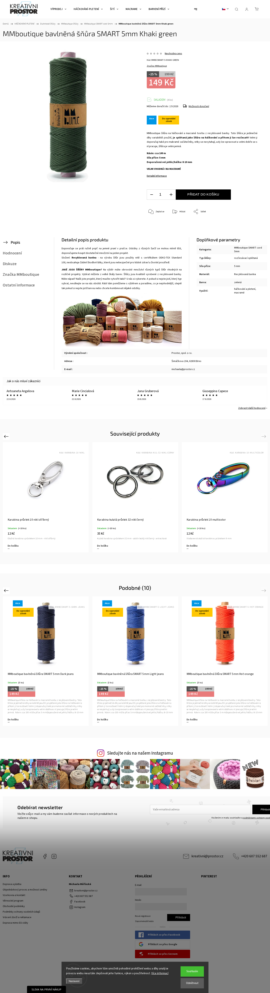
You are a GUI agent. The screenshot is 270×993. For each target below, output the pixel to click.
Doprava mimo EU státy (15, 923)
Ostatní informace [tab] (19, 285)
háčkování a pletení (244, 289)
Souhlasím (192, 971)
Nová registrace (142, 916)
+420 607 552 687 (254, 856)
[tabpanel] (225, 497)
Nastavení (74, 981)
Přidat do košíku (203, 194)
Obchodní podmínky (14, 906)
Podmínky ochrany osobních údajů (21, 912)
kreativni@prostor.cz (207, 856)
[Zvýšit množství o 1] (171, 195)
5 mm (237, 266)
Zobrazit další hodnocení (251, 408)
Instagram (54, 856)
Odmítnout (192, 983)
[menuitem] (58, 9)
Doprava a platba (12, 884)
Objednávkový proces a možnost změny (25, 890)
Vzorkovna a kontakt (14, 895)
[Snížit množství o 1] (151, 195)
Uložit (155, 229)
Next (264, 436)
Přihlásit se (180, 918)
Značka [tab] (21, 274)
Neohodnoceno (173, 53)
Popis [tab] (15, 242)
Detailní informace (157, 176)
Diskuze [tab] (10, 264)
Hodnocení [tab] (12, 253)
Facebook (45, 856)
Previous (6, 436)
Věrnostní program (13, 901)
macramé (239, 293)
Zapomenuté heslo (144, 921)
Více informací (159, 973)
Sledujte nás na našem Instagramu (140, 753)
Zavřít (249, 224)
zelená (238, 282)
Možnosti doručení (199, 106)
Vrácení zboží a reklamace (17, 917)
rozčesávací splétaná (246, 258)
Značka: (157, 66)
